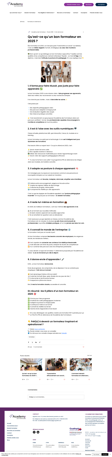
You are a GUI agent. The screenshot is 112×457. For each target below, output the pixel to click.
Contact (9, 433)
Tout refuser (96, 454)
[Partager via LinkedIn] (36, 342)
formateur (32, 337)
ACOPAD (93, 434)
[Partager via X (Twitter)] (32, 342)
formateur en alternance (34, 21)
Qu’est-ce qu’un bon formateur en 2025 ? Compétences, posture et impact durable (31, 375)
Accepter (105, 454)
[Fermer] (110, 454)
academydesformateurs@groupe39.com (49, 420)
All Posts (22, 21)
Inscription (10, 435)
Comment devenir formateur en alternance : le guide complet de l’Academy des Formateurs (81, 375)
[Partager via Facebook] (28, 342)
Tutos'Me (87, 442)
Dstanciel (87, 446)
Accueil (9, 423)
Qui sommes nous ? (12, 425)
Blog (8, 440)
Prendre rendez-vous (13, 437)
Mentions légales (90, 450)
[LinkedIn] (38, 432)
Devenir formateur (12, 428)
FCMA (86, 447)
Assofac (87, 444)
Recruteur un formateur (13, 430)
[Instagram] (34, 432)
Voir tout (89, 355)
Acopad (87, 439)
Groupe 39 (88, 441)
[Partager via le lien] (39, 342)
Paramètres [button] (88, 454)
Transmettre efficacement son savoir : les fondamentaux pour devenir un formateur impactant (56, 375)
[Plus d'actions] (83, 32)
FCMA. (99, 435)
